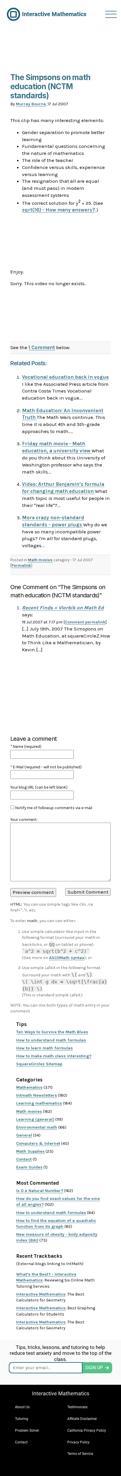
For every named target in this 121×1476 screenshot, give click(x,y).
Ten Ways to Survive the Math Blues (52, 1031)
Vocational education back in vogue (65, 377)
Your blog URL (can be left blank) (39, 787)
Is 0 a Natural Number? (39, 1190)
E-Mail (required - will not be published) (46, 767)
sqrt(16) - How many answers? (58, 210)
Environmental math (36, 1127)
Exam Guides (29, 1167)
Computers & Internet (38, 1143)
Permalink (21, 565)
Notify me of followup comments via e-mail (53, 808)
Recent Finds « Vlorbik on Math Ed (63, 608)
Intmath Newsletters (36, 1095)
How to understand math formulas (51, 1040)
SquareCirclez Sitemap (39, 1063)
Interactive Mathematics (40, 1294)
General (24, 1135)
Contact (24, 1159)
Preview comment (33, 892)
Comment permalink (85, 622)
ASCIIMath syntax (66, 957)
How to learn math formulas (44, 1048)
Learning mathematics (39, 1103)
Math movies (40, 560)
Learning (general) (35, 1119)
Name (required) (25, 746)
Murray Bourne (31, 104)
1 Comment (41, 347)
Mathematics (29, 1087)
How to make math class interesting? (53, 1056)
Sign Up (94, 1367)
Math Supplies (30, 1151)
